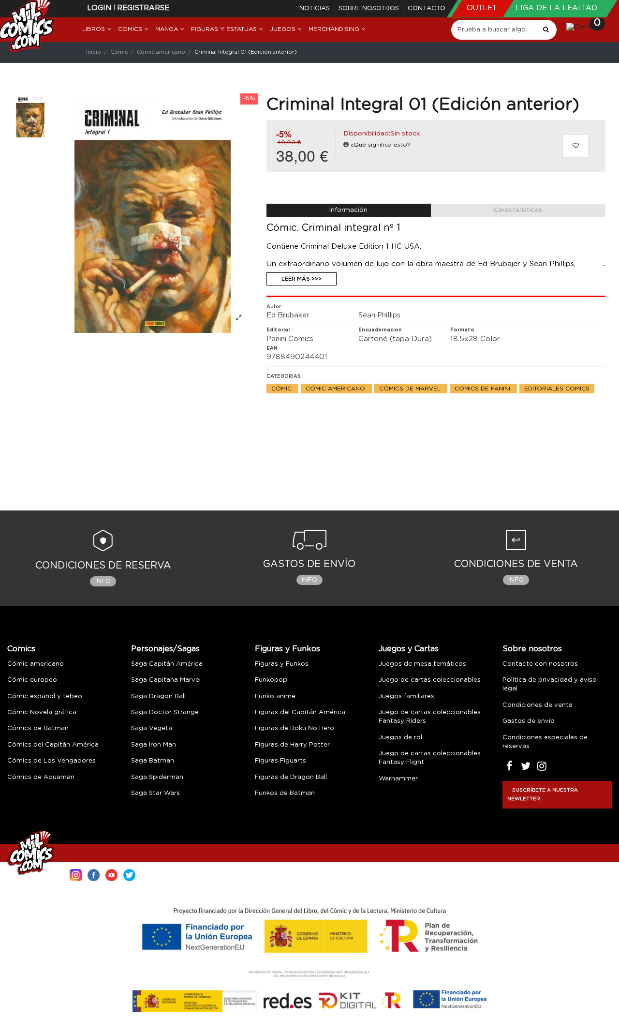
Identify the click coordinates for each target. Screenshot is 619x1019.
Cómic (282, 388)
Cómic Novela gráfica (41, 712)
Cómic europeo (32, 680)
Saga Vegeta (151, 728)
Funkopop (271, 680)
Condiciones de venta (537, 705)
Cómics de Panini (483, 388)
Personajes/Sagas (165, 649)
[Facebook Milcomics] (94, 874)
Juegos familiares (406, 696)
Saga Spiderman (157, 777)
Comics (21, 649)
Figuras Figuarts (280, 761)
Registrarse (143, 8)
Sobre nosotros (370, 8)
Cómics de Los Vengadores (51, 761)
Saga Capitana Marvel (166, 680)
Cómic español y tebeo (44, 696)
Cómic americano (336, 388)
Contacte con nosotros (540, 664)
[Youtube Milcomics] (111, 874)
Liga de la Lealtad (556, 8)
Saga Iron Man (153, 745)
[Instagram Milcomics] (76, 874)
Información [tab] (348, 210)
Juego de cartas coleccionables (430, 680)
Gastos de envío (528, 721)
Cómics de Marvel (410, 388)
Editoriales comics (557, 388)
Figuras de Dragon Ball (291, 777)
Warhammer (398, 779)
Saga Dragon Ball (158, 696)
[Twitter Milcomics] (129, 874)
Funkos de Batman (285, 793)
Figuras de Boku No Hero (294, 728)
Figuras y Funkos (287, 649)
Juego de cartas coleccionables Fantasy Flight (430, 757)
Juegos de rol (400, 737)
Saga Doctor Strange (165, 712)
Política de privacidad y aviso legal (549, 684)
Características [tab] (518, 210)
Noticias (315, 8)
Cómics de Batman (38, 728)
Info (103, 581)
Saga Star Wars (155, 793)
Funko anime (275, 696)
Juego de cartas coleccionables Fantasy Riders (430, 716)
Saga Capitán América (167, 664)
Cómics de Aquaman (40, 777)
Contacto (426, 8)
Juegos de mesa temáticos (422, 664)
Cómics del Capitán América (53, 745)
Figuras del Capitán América (300, 712)
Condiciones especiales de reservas (545, 741)
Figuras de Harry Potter (292, 745)
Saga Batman (152, 761)
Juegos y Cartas (409, 649)
